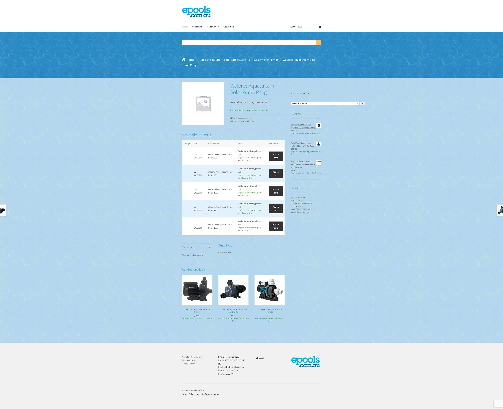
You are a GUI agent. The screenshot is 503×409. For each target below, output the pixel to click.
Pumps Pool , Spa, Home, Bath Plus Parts (224, 59)
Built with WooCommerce (207, 394)
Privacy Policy (188, 394)
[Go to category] (362, 103)
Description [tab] (187, 247)
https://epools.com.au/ (228, 356)
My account (197, 26)
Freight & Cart (213, 26)
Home (184, 26)
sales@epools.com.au (300, 212)
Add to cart (276, 156)
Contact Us (229, 26)
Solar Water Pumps (266, 59)
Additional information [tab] (192, 255)
